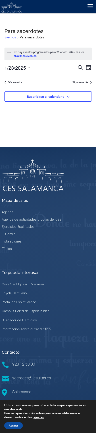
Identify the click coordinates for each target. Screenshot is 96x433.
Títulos (7, 249)
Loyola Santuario (14, 293)
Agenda (7, 212)
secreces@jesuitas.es (31, 378)
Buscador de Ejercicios (19, 320)
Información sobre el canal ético (26, 329)
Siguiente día (80, 82)
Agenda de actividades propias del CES (32, 220)
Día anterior (15, 82)
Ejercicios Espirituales (18, 227)
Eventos (10, 37)
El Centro (8, 234)
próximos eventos (25, 56)
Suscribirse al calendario (46, 96)
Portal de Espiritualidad (19, 302)
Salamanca (21, 391)
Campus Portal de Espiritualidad (26, 311)
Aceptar (13, 425)
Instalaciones (12, 241)
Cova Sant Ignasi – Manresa (23, 284)
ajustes (38, 417)
